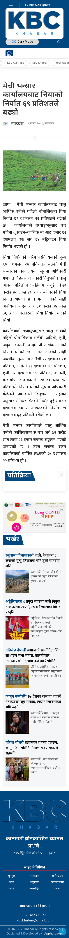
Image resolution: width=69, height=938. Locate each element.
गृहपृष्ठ (11, 876)
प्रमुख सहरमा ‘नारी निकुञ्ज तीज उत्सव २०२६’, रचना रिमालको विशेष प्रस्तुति (33, 606)
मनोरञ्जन (57, 876)
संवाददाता (17, 124)
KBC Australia (15, 63)
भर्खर (12, 539)
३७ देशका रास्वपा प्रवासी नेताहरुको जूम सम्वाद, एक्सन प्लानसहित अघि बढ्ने (33, 701)
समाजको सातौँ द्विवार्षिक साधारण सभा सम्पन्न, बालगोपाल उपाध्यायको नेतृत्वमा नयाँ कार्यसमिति (33, 655)
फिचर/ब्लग (57, 882)
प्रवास (11, 889)
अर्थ (57, 889)
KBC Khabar (39, 63)
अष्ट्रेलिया (34, 882)
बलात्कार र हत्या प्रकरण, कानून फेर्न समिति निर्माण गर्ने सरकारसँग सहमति (33, 748)
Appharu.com (53, 934)
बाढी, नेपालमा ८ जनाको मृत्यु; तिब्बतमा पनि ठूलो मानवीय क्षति (33, 560)
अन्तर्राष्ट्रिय (34, 889)
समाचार (34, 876)
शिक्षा (11, 882)
